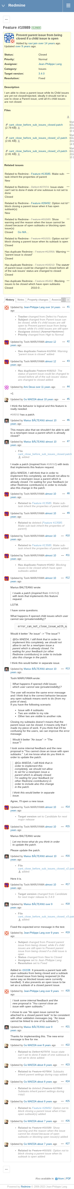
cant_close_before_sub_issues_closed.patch (36, 124)
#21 (68, 1026)
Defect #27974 (40, 186)
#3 (68, 361)
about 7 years (44, 1121)
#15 (68, 826)
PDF (68, 1178)
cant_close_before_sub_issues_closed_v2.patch (38, 137)
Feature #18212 (44, 264)
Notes (20, 299)
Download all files (68, 116)
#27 (68, 1143)
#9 (68, 513)
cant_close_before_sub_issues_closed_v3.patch (38, 151)
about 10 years (45, 399)
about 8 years (44, 1065)
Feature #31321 (40, 238)
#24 (68, 1081)
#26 (68, 1121)
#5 (68, 399)
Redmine (26, 1186)
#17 (68, 884)
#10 (68, 535)
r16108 (26, 970)
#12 (68, 577)
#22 (68, 1045)
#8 (68, 493)
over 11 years (43, 387)
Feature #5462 (44, 280)
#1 (68, 307)
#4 (68, 386)
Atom (61, 1178)
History (10, 299)
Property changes (38, 299)
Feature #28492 (40, 203)
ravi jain (33, 43)
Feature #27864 (41, 1071)
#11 (68, 555)
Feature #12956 (44, 251)
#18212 (15, 414)
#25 (68, 1101)
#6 (68, 420)
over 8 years (44, 1045)
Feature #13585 (40, 173)
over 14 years (46, 43)
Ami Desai (29, 387)
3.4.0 (42, 73)
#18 (68, 904)
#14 (68, 807)
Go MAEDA (24, 232)
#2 (68, 341)
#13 (68, 668)
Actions (68, 173)
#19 (68, 932)
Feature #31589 (40, 219)
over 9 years (22, 46)
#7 (68, 441)
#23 (68, 1064)
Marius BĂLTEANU (34, 420)
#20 (68, 990)
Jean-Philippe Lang (50, 63)
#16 (68, 856)
